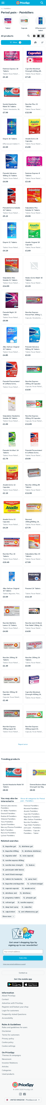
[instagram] (20, 1094)
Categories (6, 1070)
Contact (5, 999)
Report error (23, 744)
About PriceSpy (8, 995)
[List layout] (38, 36)
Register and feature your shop (15, 1007)
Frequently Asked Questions (14, 1014)
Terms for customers (10, 1035)
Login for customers (10, 1010)
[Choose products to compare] (35, 42)
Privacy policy (8, 1038)
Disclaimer (6, 1031)
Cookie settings (8, 1046)
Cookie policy (7, 1042)
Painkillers (7, 8)
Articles (5, 1066)
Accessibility (7, 1018)
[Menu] (3, 3)
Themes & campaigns (11, 1055)
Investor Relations (10, 1063)
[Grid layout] (34, 36)
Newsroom (6, 1059)
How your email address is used (14, 964)
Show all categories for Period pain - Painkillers (33, 799)
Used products (8, 1074)
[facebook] (24, 1094)
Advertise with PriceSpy (12, 1003)
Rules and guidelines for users (14, 1027)
